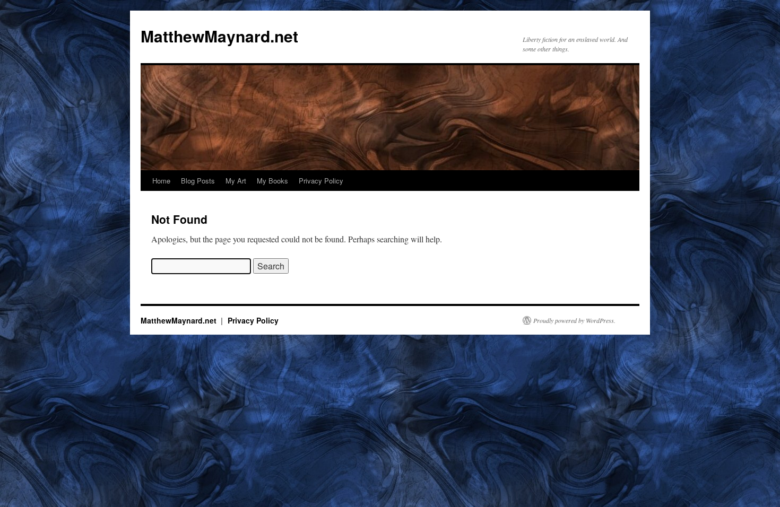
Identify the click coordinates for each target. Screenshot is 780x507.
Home (161, 181)
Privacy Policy (321, 181)
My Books (272, 181)
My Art (236, 181)
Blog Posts (198, 181)
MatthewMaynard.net (219, 35)
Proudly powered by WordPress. (574, 320)
